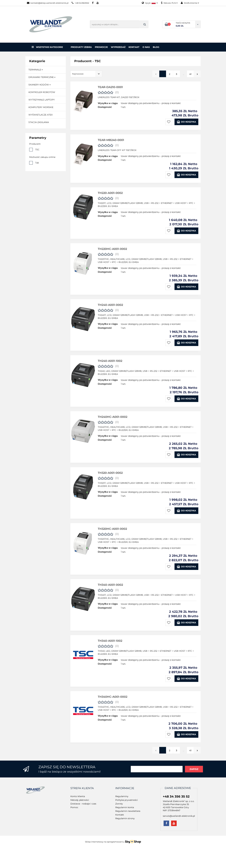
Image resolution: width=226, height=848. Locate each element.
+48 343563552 (82, 3)
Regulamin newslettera (127, 811)
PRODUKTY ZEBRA (81, 47)
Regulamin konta (124, 807)
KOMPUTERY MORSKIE (40, 107)
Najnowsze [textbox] (77, 74)
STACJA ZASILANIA (38, 122)
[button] (82, 788)
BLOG (156, 47)
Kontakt (134, 47)
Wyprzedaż (118, 47)
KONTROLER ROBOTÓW (41, 92)
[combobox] (86, 74)
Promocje (101, 47)
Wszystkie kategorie (49, 47)
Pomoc (74, 807)
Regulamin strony (125, 818)
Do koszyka (188, 121)
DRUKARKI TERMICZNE (41, 77)
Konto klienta (77, 796)
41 (190, 74)
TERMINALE (35, 69)
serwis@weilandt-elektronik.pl (179, 816)
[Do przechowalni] (168, 122)
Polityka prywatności (126, 800)
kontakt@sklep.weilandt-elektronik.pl (49, 3)
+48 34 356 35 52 (176, 796)
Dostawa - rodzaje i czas (83, 803)
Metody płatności (79, 800)
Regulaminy (121, 796)
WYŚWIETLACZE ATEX (40, 114)
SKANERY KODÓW (39, 84)
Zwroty (119, 803)
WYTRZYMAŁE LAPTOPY (41, 99)
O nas (146, 47)
